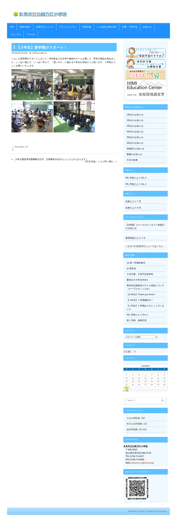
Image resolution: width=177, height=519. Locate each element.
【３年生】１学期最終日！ (140, 300)
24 (126, 384)
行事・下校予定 (129, 27)
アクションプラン (68, 27)
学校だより (130, 170)
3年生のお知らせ (39, 53)
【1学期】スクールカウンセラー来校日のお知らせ (145, 226)
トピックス (15, 34)
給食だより (130, 193)
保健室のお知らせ (135, 148)
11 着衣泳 (131, 268)
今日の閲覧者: (134, 418)
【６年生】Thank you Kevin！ (142, 294)
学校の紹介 (25, 27)
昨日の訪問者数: (135, 424)
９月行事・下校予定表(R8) (140, 274)
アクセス (30, 34)
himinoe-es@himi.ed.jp (142, 463)
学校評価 (86, 27)
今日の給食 (132, 160)
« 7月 (126, 390)
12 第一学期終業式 (136, 263)
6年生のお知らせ (135, 143)
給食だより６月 (133, 208)
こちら (160, 246)
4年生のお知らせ (135, 131)
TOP (12, 27)
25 (133, 384)
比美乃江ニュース (45, 27)
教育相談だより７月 (135, 238)
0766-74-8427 (137, 456)
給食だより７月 (133, 201)
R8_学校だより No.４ (136, 184)
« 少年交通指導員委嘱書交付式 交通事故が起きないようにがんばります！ (49, 159)
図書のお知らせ (134, 154)
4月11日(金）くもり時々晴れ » (101, 161)
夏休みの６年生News (137, 280)
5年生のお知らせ (135, 137)
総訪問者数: (133, 429)
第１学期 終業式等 (137, 320)
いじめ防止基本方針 (106, 27)
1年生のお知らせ (135, 114)
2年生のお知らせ (135, 120)
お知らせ (147, 27)
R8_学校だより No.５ (136, 178)
